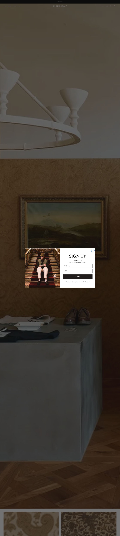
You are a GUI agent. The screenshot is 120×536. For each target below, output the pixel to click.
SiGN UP (77, 276)
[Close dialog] (92, 250)
